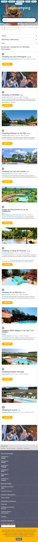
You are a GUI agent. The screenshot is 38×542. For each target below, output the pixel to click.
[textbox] (19, 20)
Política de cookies (28, 536)
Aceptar (19, 539)
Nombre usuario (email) (8, 524)
